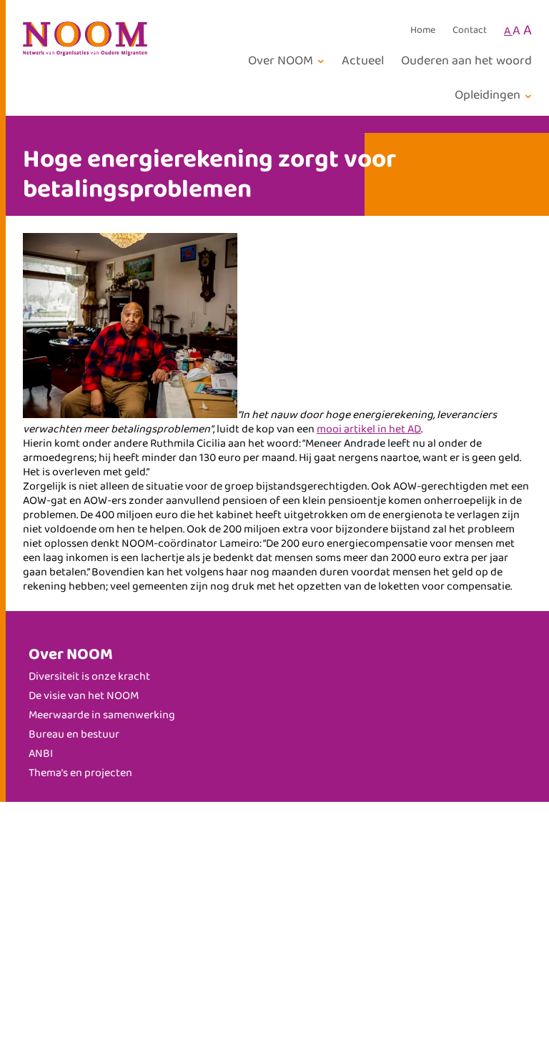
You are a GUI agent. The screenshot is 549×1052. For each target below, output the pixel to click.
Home (422, 30)
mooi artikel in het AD (369, 429)
